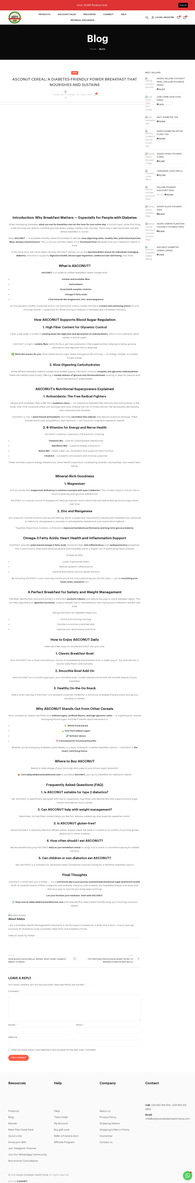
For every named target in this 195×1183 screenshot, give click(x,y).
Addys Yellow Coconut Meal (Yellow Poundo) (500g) (171, 82)
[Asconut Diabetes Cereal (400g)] (150, 253)
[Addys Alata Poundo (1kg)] (150, 211)
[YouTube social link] (165, 1126)
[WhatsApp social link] (149, 1134)
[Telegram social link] (45, 944)
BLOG (102, 49)
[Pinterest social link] (28, 944)
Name (12, 1025)
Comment (14, 991)
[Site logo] (14, 17)
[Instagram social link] (157, 1126)
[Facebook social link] (12, 944)
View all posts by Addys (21, 936)
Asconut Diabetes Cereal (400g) (168, 249)
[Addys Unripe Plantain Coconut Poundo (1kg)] (150, 231)
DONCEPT (22, 1181)
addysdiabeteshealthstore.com (43, 775)
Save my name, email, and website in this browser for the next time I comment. (53, 1050)
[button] (187, 1175)
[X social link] (20, 944)
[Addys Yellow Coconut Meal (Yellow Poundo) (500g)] (150, 84)
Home (93, 49)
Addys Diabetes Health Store (32, 1175)
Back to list (74, 959)
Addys (71, 95)
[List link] (29, 1111)
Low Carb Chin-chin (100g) (169, 98)
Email (80, 1025)
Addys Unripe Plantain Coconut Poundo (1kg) (170, 225)
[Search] (147, 17)
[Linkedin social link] (36, 944)
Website (12, 1037)
